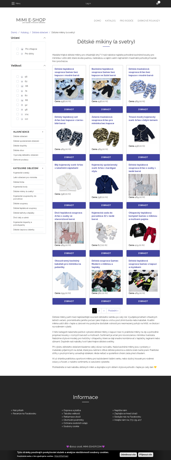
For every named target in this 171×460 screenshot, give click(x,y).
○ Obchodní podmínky (73, 420)
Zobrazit (69, 109)
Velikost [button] (16, 65)
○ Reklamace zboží (71, 416)
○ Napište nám (119, 410)
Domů (97, 20)
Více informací (61, 456)
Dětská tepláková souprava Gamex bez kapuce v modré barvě (67, 72)
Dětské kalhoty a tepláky (23, 213)
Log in (88, 3)
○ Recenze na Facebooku (23, 413)
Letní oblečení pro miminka (25, 177)
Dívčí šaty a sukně (21, 217)
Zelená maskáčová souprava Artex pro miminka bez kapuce (103, 120)
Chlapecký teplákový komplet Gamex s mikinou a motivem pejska (143, 216)
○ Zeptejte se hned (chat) (124, 413)
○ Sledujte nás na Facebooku (126, 416)
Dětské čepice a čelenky (23, 230)
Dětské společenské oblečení (26, 141)
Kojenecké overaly (21, 173)
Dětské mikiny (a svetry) (23, 191)
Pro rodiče (126, 20)
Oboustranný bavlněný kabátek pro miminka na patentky (68, 264)
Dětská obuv (18, 150)
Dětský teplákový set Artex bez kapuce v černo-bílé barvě (69, 120)
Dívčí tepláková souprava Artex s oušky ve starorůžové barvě (68, 216)
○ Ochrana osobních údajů (75, 423)
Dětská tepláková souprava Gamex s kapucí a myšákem (143, 264)
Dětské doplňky (20, 146)
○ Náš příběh (17, 410)
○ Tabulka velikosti (71, 413)
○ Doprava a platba (71, 410)
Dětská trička (18, 182)
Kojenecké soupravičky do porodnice (24, 197)
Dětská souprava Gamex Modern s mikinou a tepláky (105, 264)
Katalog (110, 20)
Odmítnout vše (128, 454)
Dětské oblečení (40, 32)
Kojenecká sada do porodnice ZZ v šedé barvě (103, 216)
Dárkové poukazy (149, 20)
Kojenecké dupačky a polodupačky (22, 223)
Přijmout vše (145, 454)
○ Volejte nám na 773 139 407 (126, 420)
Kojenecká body (20, 187)
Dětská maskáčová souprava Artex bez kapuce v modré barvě (141, 72)
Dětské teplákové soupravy (25, 208)
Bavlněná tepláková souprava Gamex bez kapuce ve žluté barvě (104, 72)
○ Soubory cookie (70, 426)
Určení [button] (15, 37)
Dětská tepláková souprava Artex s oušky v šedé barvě (142, 168)
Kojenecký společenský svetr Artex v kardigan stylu (104, 168)
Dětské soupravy (20, 203)
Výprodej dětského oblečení (25, 155)
